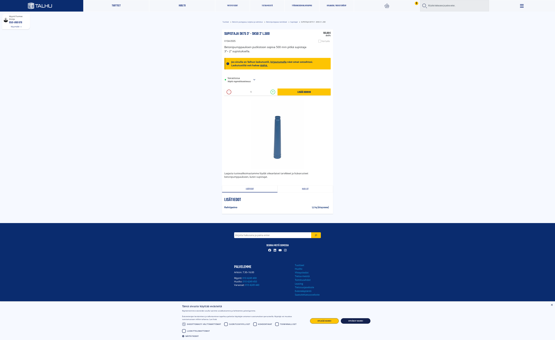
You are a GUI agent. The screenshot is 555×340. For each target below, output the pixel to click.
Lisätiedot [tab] (250, 189)
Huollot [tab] (305, 189)
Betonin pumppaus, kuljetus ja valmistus (247, 22)
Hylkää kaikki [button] (324, 321)
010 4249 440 (252, 285)
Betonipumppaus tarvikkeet (276, 22)
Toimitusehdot (303, 280)
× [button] (552, 305)
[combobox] (454, 5)
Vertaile (325, 41)
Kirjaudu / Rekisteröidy (336, 5)
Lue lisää (213, 319)
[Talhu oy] (41, 6)
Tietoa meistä (267, 5)
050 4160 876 (15, 22)
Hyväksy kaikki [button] (355, 321)
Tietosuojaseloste (304, 287)
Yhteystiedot (302, 272)
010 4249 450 (250, 281)
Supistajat (294, 22)
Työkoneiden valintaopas (302, 5)
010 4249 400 (250, 278)
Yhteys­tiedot (232, 5)
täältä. (264, 65)
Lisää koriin (304, 92)
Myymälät (15, 26)
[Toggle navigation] (522, 6)
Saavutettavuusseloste (307, 294)
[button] (243, 336)
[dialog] (277, 321)
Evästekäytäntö (303, 291)
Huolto (182, 6)
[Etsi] (316, 235)
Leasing (299, 283)
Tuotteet (116, 6)
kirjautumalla (278, 62)
